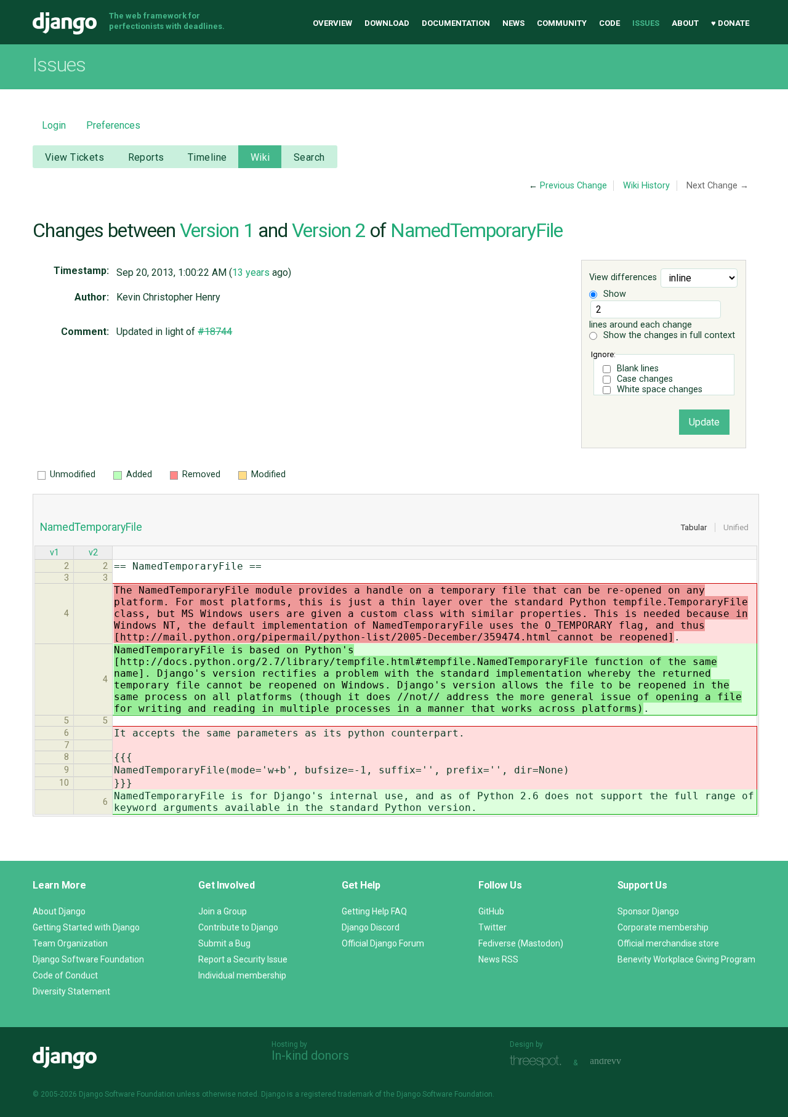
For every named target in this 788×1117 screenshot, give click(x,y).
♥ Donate (730, 23)
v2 (93, 552)
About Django (59, 911)
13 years (251, 272)
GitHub (491, 911)
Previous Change (573, 185)
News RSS (498, 959)
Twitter (492, 927)
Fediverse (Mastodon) (520, 943)
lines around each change (640, 325)
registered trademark (337, 1094)
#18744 (215, 331)
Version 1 (217, 230)
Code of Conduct (65, 975)
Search (309, 157)
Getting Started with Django (86, 927)
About (685, 23)
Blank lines (638, 368)
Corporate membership (663, 927)
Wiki (260, 157)
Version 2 (329, 230)
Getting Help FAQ (374, 911)
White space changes (659, 389)
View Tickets (74, 157)
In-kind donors (310, 1055)
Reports (146, 157)
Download (386, 23)
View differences (623, 278)
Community (562, 23)
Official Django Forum (383, 943)
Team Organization (70, 943)
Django (65, 23)
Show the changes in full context (668, 335)
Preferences (113, 125)
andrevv (619, 1061)
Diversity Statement (71, 991)
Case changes (645, 379)
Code (609, 23)
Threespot (539, 1061)
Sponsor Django (648, 911)
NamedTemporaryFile (476, 230)
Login (54, 125)
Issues (645, 23)
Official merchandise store (668, 943)
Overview (332, 23)
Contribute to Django (238, 927)
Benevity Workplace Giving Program (686, 959)
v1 (54, 552)
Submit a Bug (224, 943)
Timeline (207, 157)
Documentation (456, 23)
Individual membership (242, 975)
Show (613, 294)
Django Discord (371, 927)
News (513, 23)
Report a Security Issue (242, 959)
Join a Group (222, 911)
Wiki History (646, 185)
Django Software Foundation (88, 959)
